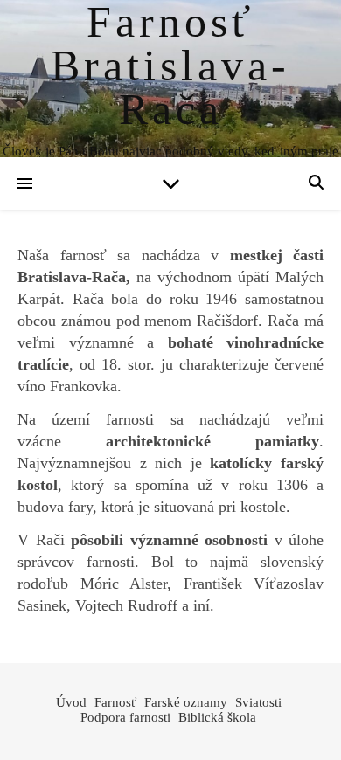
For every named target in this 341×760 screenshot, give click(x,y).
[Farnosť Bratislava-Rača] (170, 78)
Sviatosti (258, 702)
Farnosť (115, 702)
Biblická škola (217, 717)
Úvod (71, 702)
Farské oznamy (185, 702)
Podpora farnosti (125, 717)
